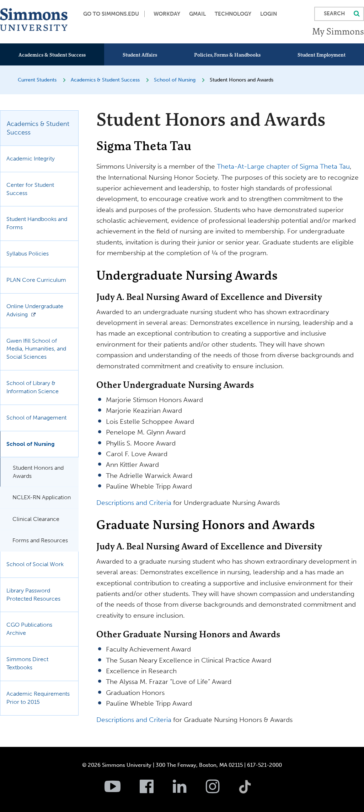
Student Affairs (140, 55)
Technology (233, 14)
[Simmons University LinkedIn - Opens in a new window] (188, 790)
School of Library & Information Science (32, 387)
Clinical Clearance (35, 519)
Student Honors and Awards (38, 471)
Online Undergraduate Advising (34, 310)
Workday (167, 14)
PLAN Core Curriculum (36, 279)
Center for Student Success (30, 188)
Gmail (197, 14)
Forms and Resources (40, 540)
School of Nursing (175, 80)
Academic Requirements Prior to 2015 (38, 697)
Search (334, 13)
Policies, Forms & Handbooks (227, 55)
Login (268, 14)
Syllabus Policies (27, 253)
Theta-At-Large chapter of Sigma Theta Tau (283, 166)
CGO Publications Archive (29, 628)
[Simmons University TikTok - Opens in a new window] (256, 771)
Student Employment (322, 55)
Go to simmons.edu (111, 14)
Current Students (37, 80)
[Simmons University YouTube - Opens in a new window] (121, 790)
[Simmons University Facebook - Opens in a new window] (155, 790)
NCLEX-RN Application (41, 497)
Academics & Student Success (52, 55)
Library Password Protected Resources (33, 594)
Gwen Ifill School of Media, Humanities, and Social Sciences (36, 348)
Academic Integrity (30, 158)
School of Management (36, 417)
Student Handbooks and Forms (36, 223)
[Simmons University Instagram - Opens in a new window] (221, 790)
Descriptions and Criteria (133, 503)
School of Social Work (35, 564)
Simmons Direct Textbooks (27, 663)
